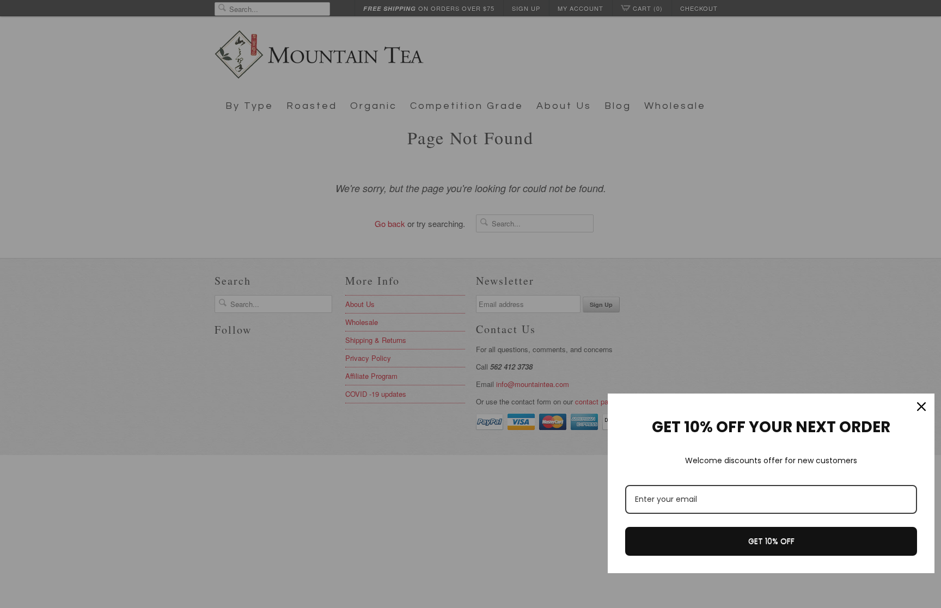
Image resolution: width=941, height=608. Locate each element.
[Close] (921, 407)
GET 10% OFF (771, 541)
